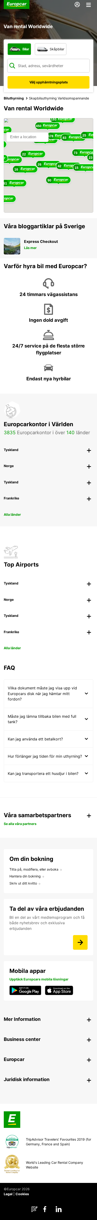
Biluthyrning (14, 98)
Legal (8, 1194)
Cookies (22, 1194)
